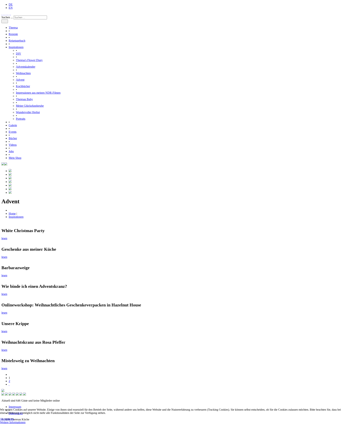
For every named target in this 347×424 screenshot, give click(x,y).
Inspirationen (16, 47)
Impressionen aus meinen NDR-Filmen (38, 92)
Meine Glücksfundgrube (30, 105)
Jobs (11, 151)
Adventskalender (25, 66)
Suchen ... (7, 17)
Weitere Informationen (12, 422)
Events (12, 131)
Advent (20, 79)
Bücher (13, 138)
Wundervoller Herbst (28, 112)
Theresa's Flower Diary (29, 60)
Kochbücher (23, 86)
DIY (18, 53)
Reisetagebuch (17, 40)
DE (11, 4)
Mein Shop (15, 157)
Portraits (20, 118)
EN (11, 7)
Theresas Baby (24, 99)
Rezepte (13, 34)
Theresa (13, 27)
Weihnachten (23, 73)
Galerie (13, 125)
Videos (13, 144)
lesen (4, 238)
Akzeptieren (7, 419)
